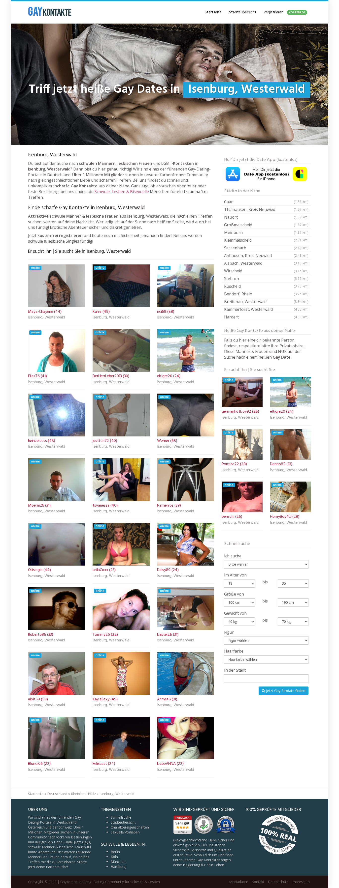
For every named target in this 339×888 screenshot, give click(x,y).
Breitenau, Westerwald (266, 301)
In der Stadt (235, 670)
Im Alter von (235, 575)
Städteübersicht (242, 12)
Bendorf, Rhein (266, 294)
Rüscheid (266, 286)
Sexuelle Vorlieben (125, 832)
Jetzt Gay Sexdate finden (285, 690)
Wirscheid (266, 271)
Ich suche (232, 556)
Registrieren (284, 12)
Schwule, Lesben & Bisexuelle (122, 191)
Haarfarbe (233, 651)
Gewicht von (235, 613)
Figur (229, 632)
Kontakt (258, 881)
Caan (266, 201)
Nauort (266, 217)
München (118, 861)
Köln (114, 856)
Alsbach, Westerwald (266, 263)
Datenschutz (278, 881)
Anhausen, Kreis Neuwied (266, 255)
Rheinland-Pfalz (83, 793)
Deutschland (57, 793)
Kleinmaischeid (266, 240)
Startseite (213, 12)
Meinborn (266, 232)
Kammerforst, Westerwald (266, 309)
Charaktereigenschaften (130, 827)
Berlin (115, 851)
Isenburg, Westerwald (46, 317)
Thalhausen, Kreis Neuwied (266, 209)
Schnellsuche (121, 817)
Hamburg (118, 866)
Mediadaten (238, 881)
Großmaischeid (266, 225)
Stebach (266, 278)
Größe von (234, 594)
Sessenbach (266, 248)
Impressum (301, 881)
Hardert (266, 317)
